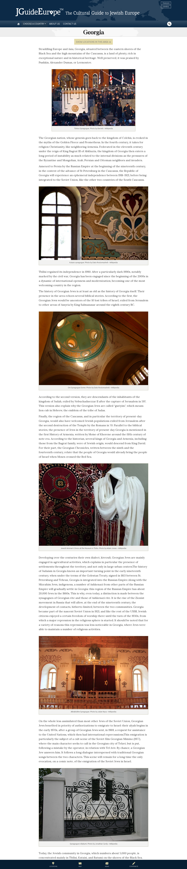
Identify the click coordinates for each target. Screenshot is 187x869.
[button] (93, 42)
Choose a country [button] (33, 24)
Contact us (69, 24)
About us (54, 24)
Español (166, 7)
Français (165, 3)
